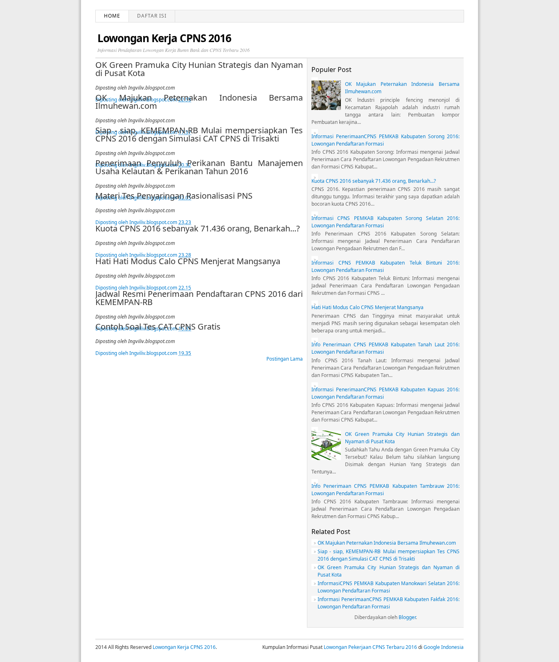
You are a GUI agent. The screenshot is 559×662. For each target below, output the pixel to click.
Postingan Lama (284, 358)
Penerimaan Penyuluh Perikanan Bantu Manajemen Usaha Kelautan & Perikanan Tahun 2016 (199, 167)
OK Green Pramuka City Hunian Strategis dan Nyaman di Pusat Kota (199, 69)
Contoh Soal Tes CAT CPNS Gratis (158, 327)
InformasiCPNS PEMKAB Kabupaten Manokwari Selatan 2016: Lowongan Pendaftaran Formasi (389, 587)
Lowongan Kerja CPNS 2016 (184, 647)
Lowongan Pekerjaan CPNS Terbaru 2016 (370, 647)
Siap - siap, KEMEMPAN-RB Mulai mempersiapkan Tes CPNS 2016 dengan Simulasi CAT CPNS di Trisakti (199, 134)
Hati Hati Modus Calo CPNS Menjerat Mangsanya (187, 261)
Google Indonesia (444, 647)
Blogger (407, 617)
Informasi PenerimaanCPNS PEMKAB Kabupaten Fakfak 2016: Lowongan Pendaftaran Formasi (389, 603)
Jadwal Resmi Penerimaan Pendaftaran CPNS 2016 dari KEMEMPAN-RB (199, 298)
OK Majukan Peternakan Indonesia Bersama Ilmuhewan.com (199, 102)
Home (112, 15)
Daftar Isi (152, 15)
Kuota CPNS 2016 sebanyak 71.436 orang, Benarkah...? (197, 228)
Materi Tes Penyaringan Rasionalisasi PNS (173, 196)
